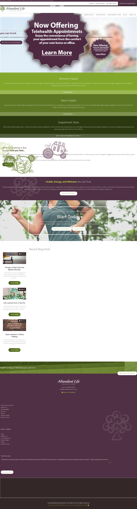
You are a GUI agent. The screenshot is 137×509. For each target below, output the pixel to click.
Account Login (51, 505)
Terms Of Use (69, 505)
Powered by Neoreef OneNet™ (80, 505)
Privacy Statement (60, 505)
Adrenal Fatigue (5, 409)
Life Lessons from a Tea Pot (15, 303)
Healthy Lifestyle (5, 415)
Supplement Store (114, 15)
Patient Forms (112, 3)
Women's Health (76, 15)
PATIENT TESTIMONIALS (68, 193)
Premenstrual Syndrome (7, 405)
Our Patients (100, 15)
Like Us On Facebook (69, 392)
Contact (91, 3)
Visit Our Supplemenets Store (68, 136)
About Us (132, 15)
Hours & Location (100, 3)
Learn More (67, 92)
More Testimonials (7, 472)
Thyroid (3, 413)
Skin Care (3, 411)
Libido (2, 434)
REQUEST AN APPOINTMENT (62, 229)
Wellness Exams (5, 417)
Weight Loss (4, 407)
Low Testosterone (5, 438)
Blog (125, 15)
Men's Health (89, 15)
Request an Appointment (128, 3)
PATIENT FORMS (78, 229)
